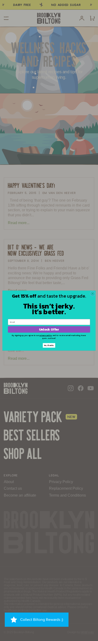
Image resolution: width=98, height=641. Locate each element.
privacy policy (45, 335)
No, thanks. (49, 345)
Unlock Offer (49, 329)
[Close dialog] (92, 293)
